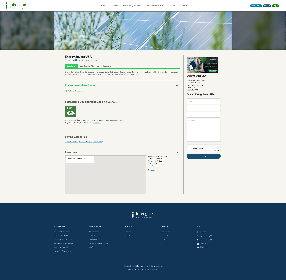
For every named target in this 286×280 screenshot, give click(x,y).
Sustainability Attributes (89, 66)
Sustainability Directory (131, 6)
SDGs (91, 247)
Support (164, 243)
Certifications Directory (154, 6)
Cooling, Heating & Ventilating (91, 142)
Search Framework (61, 247)
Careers (164, 239)
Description (71, 66)
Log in (275, 6)
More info (96, 123)
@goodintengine (206, 236)
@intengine (204, 232)
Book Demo (256, 6)
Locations (107, 66)
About (128, 227)
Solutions (114, 6)
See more (151, 170)
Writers (128, 236)
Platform (102, 6)
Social (200, 227)
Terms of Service (135, 269)
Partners (128, 232)
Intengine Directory (61, 232)
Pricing (184, 6)
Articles (92, 236)
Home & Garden (71, 142)
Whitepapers (94, 232)
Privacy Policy (151, 269)
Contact (166, 227)
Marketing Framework (62, 251)
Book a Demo (166, 232)
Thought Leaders (95, 239)
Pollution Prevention (76, 91)
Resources (172, 6)
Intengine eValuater (61, 236)
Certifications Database (63, 239)
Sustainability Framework (63, 243)
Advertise (164, 236)
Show (177, 86)
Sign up (267, 6)
